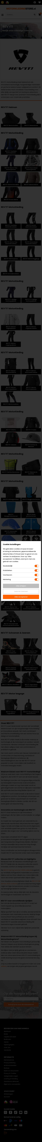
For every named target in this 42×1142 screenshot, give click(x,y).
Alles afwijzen (21, 586)
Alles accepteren (21, 597)
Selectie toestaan (21, 591)
